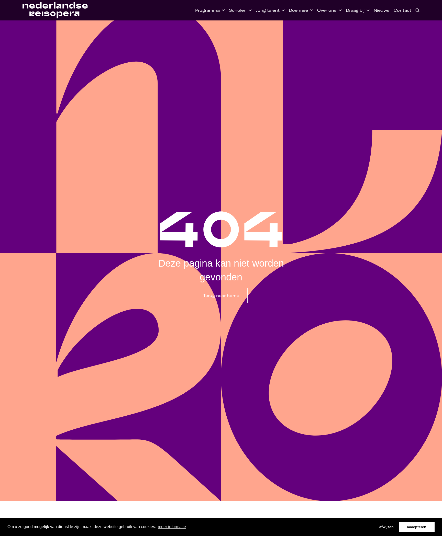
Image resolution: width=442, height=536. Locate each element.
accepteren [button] (416, 527)
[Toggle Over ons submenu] (339, 10)
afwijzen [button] (386, 527)
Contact (402, 10)
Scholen (238, 10)
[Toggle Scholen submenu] (249, 10)
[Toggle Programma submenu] (222, 10)
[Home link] (55, 10)
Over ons (327, 10)
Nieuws (382, 10)
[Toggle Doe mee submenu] (310, 10)
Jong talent (268, 10)
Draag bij (355, 10)
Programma (207, 10)
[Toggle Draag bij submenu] (367, 10)
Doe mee (298, 10)
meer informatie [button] (172, 526)
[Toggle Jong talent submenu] (282, 10)
